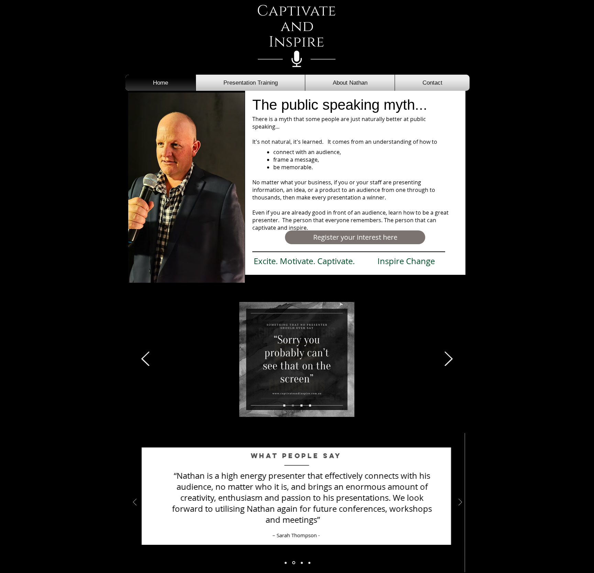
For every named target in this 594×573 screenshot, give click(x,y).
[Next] (448, 359)
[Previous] (145, 359)
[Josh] (302, 563)
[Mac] (293, 562)
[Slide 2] (301, 405)
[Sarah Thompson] (286, 563)
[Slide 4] (284, 405)
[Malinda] (309, 563)
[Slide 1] (293, 405)
